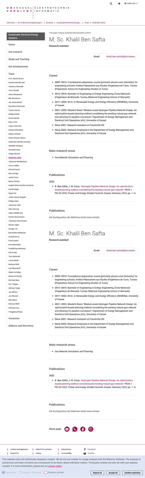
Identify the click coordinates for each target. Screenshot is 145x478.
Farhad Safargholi (15, 130)
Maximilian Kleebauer (17, 233)
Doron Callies (13, 165)
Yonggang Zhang (15, 312)
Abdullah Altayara (15, 146)
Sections (49, 23)
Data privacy (66, 449)
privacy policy (55, 466)
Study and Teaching (18, 59)
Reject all (97, 473)
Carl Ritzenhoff (14, 268)
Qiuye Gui (12, 193)
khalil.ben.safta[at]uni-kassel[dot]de (124, 56)
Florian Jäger (13, 225)
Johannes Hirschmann (17, 221)
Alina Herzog (13, 209)
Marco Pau (12, 122)
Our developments (18, 66)
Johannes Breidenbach (17, 162)
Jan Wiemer (13, 296)
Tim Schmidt (13, 90)
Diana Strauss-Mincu (16, 138)
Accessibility (66, 453)
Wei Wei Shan (13, 280)
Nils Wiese (12, 300)
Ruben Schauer (14, 134)
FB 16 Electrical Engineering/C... (30, 23)
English (132, 3)
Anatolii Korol (13, 237)
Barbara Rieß (13, 264)
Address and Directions (21, 325)
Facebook (92, 449)
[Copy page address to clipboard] (90, 431)
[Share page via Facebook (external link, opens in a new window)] (82, 431)
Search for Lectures (44, 449)
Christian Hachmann (16, 106)
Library (38, 453)
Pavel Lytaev (13, 241)
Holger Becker (14, 154)
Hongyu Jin (12, 229)
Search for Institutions (14, 454)
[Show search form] (111, 3)
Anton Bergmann (15, 94)
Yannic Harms (14, 110)
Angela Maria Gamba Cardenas (21, 185)
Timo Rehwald (14, 256)
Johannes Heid (14, 205)
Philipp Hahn (13, 201)
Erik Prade (12, 252)
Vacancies (14, 318)
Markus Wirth (13, 304)
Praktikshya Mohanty (16, 248)
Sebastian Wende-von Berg (19, 142)
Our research (15, 51)
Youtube (91, 453)
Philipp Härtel (13, 114)
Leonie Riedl (13, 260)
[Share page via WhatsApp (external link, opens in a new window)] (74, 431)
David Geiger (13, 189)
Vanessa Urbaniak (15, 86)
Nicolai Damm (14, 169)
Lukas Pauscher (15, 126)
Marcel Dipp (13, 173)
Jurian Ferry (13, 177)
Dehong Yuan (13, 308)
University (10, 23)
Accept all (113, 473)
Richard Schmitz (15, 276)
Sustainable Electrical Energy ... (68, 23)
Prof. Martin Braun (16, 79)
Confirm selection (132, 473)
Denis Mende (13, 118)
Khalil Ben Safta (98, 23)
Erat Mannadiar (14, 245)
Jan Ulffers (13, 292)
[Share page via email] (67, 431)
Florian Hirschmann (16, 217)
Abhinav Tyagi (14, 288)
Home (11, 44)
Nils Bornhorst (14, 98)
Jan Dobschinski (15, 102)
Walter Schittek (14, 272)
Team (87, 23)
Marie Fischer (14, 181)
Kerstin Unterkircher (16, 82)
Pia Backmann (14, 150)
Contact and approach (19, 449)
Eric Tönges (13, 284)
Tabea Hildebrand (15, 213)
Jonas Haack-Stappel (17, 197)
